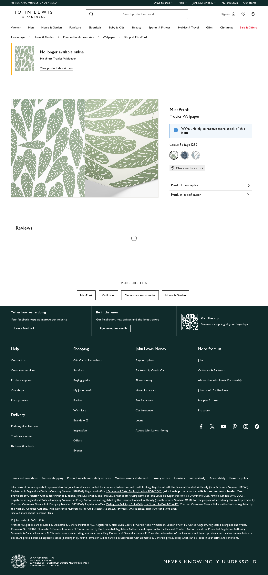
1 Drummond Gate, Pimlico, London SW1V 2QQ (134, 491)
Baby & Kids (116, 27)
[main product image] (27, 59)
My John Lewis (230, 3)
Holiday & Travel (188, 27)
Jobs (200, 360)
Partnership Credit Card (151, 370)
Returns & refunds (23, 446)
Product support (22, 380)
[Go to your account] (233, 14)
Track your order (21, 436)
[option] (174, 155)
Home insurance (146, 390)
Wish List (79, 410)
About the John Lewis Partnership (220, 380)
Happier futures (208, 400)
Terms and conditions (24, 478)
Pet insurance (144, 400)
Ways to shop (162, 3)
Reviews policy (238, 478)
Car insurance (144, 410)
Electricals (94, 27)
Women (16, 27)
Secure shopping (52, 478)
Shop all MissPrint (135, 37)
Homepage (18, 37)
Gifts (209, 27)
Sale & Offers (248, 27)
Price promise (19, 400)
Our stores (249, 3)
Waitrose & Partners (211, 370)
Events (77, 450)
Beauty (136, 27)
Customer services (23, 370)
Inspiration (80, 430)
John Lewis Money (203, 3)
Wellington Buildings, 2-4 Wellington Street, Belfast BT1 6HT (142, 504)
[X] (212, 428)
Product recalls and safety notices (89, 478)
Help (181, 3)
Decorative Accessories (78, 37)
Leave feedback (24, 328)
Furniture (75, 27)
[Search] (91, 14)
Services (78, 370)
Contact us (18, 360)
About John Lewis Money (152, 430)
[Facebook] (201, 428)
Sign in (226, 14)
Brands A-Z (80, 420)
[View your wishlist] (242, 14)
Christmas (226, 27)
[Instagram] (245, 428)
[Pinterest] (234, 428)
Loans (139, 420)
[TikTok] (257, 428)
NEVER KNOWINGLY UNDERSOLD (34, 2)
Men (31, 27)
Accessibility (217, 478)
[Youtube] (223, 428)
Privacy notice (161, 478)
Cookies (179, 478)
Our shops (18, 390)
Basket (77, 400)
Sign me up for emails (113, 328)
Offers (77, 440)
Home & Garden (51, 27)
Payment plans (145, 360)
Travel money (144, 380)
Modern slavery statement (132, 478)
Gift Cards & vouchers (87, 360)
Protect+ (204, 410)
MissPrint (86, 295)
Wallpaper (109, 37)
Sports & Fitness (159, 27)
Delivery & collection (24, 426)
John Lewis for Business (213, 390)
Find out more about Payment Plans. (32, 513)
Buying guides (82, 380)
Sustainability (197, 478)
